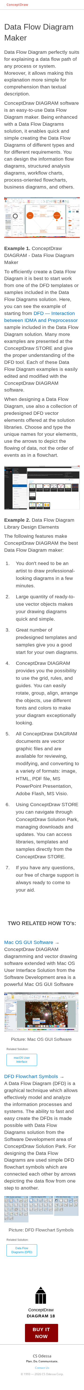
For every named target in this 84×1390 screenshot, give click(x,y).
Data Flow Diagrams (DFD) (21, 1250)
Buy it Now (41, 1333)
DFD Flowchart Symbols (31, 1076)
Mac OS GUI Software (28, 942)
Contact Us (42, 1368)
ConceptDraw (17, 4)
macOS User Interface (22, 1059)
